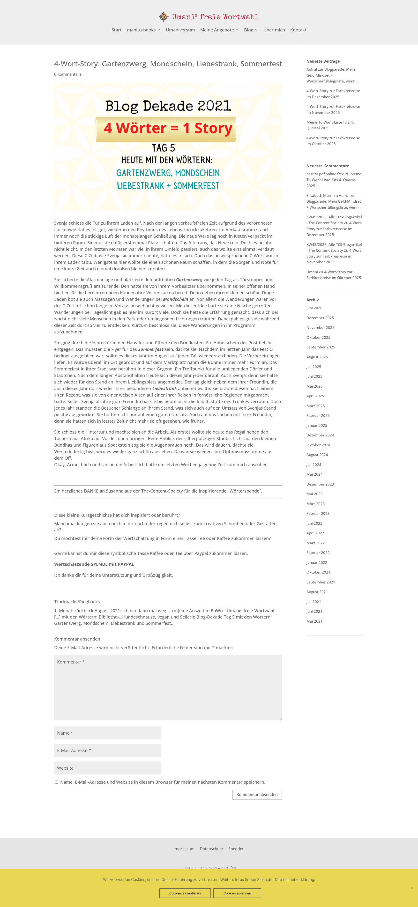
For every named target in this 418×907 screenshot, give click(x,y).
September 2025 (320, 347)
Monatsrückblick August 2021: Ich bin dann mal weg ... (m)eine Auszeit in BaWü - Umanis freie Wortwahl (166, 610)
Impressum (183, 848)
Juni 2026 (314, 307)
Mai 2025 (314, 386)
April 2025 (315, 395)
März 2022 (315, 542)
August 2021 (317, 591)
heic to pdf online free (325, 173)
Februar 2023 (318, 513)
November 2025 (320, 327)
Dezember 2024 (320, 435)
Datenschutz (211, 848)
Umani (312, 271)
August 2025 (317, 356)
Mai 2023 (314, 493)
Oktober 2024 (318, 444)
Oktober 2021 (318, 572)
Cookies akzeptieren (185, 893)
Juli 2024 (313, 464)
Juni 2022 (314, 523)
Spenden (236, 848)
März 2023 (315, 503)
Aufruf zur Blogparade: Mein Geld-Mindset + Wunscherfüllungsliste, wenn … (334, 201)
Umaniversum (180, 30)
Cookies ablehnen (237, 893)
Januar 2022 (316, 562)
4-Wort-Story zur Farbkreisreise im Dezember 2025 (334, 228)
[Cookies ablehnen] (412, 887)
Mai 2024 (314, 474)
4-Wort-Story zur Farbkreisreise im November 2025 (334, 256)
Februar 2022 (318, 552)
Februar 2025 (318, 415)
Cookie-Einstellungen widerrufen (209, 867)
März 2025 (315, 405)
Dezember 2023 (320, 484)
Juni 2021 (314, 611)
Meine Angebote (217, 30)
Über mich (274, 30)
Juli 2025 (313, 366)
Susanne (114, 491)
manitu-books (141, 30)
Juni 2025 (314, 376)
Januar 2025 (316, 425)
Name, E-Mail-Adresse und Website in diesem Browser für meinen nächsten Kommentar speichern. (162, 782)
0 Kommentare (68, 74)
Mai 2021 (314, 621)
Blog (248, 30)
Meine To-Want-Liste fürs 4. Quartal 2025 (333, 179)
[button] (94, 564)
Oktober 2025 (318, 337)
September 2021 (320, 582)
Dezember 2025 (320, 317)
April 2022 (315, 533)
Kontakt (298, 30)
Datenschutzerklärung (294, 879)
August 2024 (317, 454)
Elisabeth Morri (319, 195)
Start (117, 30)
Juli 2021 (313, 601)
